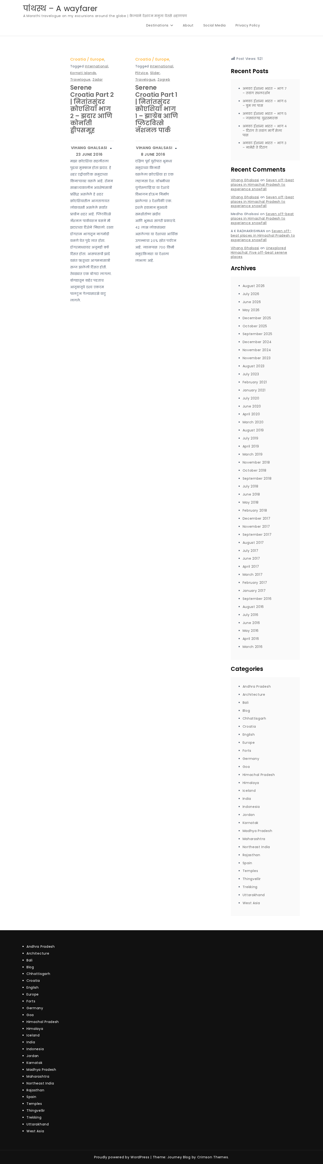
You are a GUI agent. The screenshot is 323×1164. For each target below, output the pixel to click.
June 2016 (251, 622)
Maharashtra (254, 838)
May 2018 (251, 502)
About (188, 25)
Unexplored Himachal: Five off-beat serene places (259, 252)
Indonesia (251, 806)
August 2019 (253, 430)
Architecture (254, 694)
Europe (97, 59)
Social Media (214, 25)
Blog (246, 710)
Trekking (250, 887)
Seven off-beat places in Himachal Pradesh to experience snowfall (262, 184)
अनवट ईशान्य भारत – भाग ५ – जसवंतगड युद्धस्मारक (265, 115)
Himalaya (251, 782)
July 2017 (250, 550)
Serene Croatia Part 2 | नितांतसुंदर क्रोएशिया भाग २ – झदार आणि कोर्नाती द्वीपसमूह (92, 108)
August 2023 (254, 366)
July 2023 (251, 374)
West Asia (251, 903)
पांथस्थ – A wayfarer (60, 8)
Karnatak (251, 822)
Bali (246, 702)
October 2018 (254, 470)
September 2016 (257, 598)
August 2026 (254, 285)
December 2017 (257, 518)
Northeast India (256, 847)
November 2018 (256, 462)
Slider (155, 73)
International (96, 66)
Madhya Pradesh (257, 830)
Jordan (249, 814)
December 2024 (257, 342)
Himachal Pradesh (259, 774)
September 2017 (257, 534)
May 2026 (251, 310)
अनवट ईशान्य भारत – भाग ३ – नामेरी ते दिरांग (265, 145)
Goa (246, 766)
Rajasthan (251, 855)
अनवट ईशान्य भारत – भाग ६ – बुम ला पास (265, 103)
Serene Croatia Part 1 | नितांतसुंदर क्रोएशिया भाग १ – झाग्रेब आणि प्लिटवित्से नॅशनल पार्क (156, 108)
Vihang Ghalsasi (89, 147)
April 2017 (251, 566)
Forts (247, 750)
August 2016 (253, 606)
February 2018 (255, 510)
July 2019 (250, 438)
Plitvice (141, 73)
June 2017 (251, 558)
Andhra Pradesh (257, 686)
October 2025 (255, 326)
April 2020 (251, 414)
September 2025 (257, 334)
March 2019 (253, 454)
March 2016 (253, 646)
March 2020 (253, 422)
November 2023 (257, 358)
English (249, 734)
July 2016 (250, 614)
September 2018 (257, 478)
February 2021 (255, 382)
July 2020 (251, 398)
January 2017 (254, 590)
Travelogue (80, 79)
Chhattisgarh (254, 718)
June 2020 (252, 406)
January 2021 (254, 390)
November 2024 (257, 350)
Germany (251, 758)
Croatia (78, 59)
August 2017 (253, 542)
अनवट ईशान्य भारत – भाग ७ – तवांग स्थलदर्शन (265, 90)
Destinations (157, 25)
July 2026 (251, 294)
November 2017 (256, 526)
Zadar (97, 79)
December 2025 (257, 318)
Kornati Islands (83, 73)
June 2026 (252, 302)
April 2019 (251, 446)
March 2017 (253, 574)
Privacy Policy (248, 25)
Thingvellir (252, 878)
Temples (250, 870)
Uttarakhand (254, 895)
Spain (248, 863)
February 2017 (255, 582)
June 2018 (251, 494)
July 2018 (250, 486)
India (247, 798)
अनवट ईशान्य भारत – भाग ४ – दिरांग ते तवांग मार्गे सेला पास (265, 130)
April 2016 (251, 638)
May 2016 (251, 630)
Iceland (249, 790)
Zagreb (163, 79)
